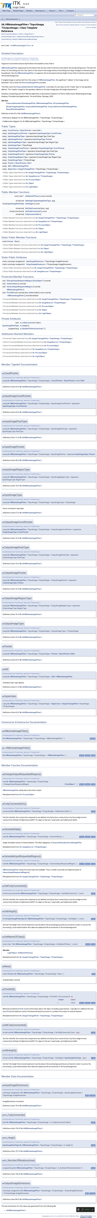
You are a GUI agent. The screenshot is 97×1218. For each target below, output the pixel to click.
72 (16, 637)
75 (16, 614)
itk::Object (30, 183)
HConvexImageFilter (61, 103)
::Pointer (54, 654)
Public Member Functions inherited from (41, 218)
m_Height (24, 326)
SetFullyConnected (32, 208)
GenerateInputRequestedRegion (19, 287)
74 (16, 538)
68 (16, 460)
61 (16, 687)
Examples (70, 11)
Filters (21, 34)
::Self (53, 677)
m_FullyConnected (27, 323)
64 (16, 387)
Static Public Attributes (62, 25)
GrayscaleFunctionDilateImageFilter (62, 107)
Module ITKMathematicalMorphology (25, 39)
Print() (20, 1009)
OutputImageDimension (35, 264)
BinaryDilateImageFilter (15, 109)
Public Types (58, 22)
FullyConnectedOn (32, 214)
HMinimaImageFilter (12, 19)
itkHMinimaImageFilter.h (22, 45)
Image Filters (29, 34)
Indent (31, 293)
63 (16, 660)
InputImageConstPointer (17, 133)
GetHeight (29, 204)
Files (60, 11)
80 (16, 1199)
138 (16, 1174)
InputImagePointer (15, 139)
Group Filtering (6, 39)
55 (15, 113)
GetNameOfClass (32, 196)
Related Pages (18, 11)
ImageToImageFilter (26, 169)
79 (16, 1106)
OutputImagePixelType (17, 151)
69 (16, 412)
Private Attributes (91, 25)
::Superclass (55, 704)
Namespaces (40, 11)
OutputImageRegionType (17, 157)
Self (38, 130)
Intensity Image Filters (8, 36)
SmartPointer (25, 130)
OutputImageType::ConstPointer (51, 148)
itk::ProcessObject (33, 180)
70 (16, 486)
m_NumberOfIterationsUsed (31, 329)
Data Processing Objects (9, 34)
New (16, 241)
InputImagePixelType (16, 136)
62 (16, 712)
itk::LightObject (32, 187)
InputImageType (14, 145)
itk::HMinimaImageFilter (16, 381)
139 (16, 1128)
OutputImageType (15, 160)
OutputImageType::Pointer (44, 154)
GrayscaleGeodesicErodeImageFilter (31, 87)
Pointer (11, 163)
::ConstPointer (56, 381)
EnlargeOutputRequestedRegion (19, 281)
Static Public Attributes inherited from (40, 268)
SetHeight (29, 201)
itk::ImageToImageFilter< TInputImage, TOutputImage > (48, 173)
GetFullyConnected (32, 211)
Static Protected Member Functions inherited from (37, 342)
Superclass (12, 169)
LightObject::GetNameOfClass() (20, 953)
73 (16, 589)
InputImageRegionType (17, 142)
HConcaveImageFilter (30, 83)
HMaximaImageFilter (26, 73)
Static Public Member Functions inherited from (44, 245)
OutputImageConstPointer (18, 148)
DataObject (37, 281)
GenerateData (12, 284)
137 (16, 1151)
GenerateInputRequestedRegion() (16, 872)
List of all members (91, 27)
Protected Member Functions (77, 25)
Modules (29, 11)
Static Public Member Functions (87, 22)
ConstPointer (13, 130)
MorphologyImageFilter (15, 107)
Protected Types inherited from (38, 338)
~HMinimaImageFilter (15, 296)
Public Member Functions (70, 22)
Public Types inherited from (36, 173)
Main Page (6, 11)
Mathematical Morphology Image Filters (30, 36)
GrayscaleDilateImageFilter (36, 107)
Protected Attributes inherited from (31, 349)
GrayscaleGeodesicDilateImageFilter (20, 103)
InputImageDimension (34, 261)
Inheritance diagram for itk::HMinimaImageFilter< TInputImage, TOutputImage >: (33, 118)
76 (16, 564)
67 (16, 513)
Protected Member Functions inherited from (43, 299)
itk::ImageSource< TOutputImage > (39, 176)
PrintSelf (10, 293)
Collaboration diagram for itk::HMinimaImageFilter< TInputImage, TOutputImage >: (33, 121)
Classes (52, 11)
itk (2, 19)
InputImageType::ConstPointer (49, 133)
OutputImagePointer (16, 154)
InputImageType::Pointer (42, 139)
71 (16, 437)
